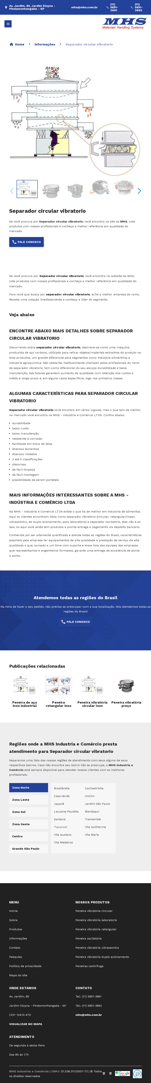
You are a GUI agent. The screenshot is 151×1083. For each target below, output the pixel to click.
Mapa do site (18, 975)
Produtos (15, 929)
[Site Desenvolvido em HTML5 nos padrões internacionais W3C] (110, 1073)
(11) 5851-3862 (139, 7)
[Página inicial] (124, 24)
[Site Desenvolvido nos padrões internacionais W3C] (104, 1073)
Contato (14, 947)
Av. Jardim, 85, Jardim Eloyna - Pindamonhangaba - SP (32, 7)
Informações (45, 44)
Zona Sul (18, 812)
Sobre (13, 920)
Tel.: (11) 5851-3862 (89, 1005)
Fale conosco (29, 242)
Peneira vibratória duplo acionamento (102, 957)
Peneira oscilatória (89, 938)
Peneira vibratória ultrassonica (97, 947)
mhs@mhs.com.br (84, 7)
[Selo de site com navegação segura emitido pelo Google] (122, 1074)
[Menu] (8, 23)
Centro (17, 836)
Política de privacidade (25, 966)
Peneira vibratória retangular (96, 929)
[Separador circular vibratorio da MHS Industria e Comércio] (27, 189)
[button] (139, 191)
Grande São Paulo (25, 848)
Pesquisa (15, 957)
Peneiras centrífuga (89, 966)
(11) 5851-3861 (114, 7)
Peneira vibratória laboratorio (96, 920)
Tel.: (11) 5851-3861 (88, 996)
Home (19, 44)
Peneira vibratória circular (94, 911)
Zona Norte (20, 787)
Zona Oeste (21, 824)
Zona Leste (20, 799)
